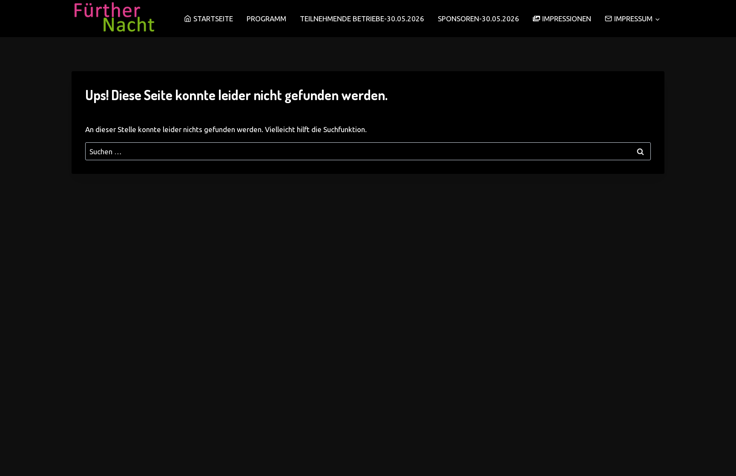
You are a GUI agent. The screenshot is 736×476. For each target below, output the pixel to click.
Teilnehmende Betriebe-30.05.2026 (362, 18)
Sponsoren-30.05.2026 (478, 18)
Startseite (213, 18)
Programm (266, 18)
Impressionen (566, 18)
